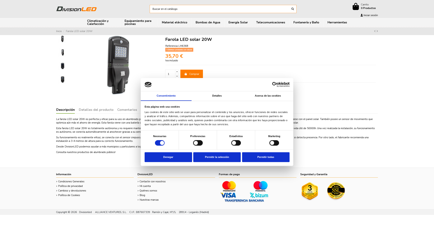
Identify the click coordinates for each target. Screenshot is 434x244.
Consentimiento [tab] (166, 95)
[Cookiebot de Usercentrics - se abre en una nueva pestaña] (275, 84)
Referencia (171, 46)
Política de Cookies (69, 195)
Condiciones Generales (71, 181)
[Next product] (377, 31)
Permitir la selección (217, 157)
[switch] (198, 143)
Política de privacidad (70, 186)
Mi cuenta (145, 186)
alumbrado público (104, 152)
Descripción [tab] (65, 110)
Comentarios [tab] (127, 110)
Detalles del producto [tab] (96, 110)
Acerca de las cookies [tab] (268, 95)
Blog (142, 195)
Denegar (168, 157)
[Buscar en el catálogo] (293, 9)
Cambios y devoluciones (72, 190)
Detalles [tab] (217, 95)
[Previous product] (375, 31)
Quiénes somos (148, 190)
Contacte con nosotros (153, 181)
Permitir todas (265, 157)
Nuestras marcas (149, 199)
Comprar (194, 74)
